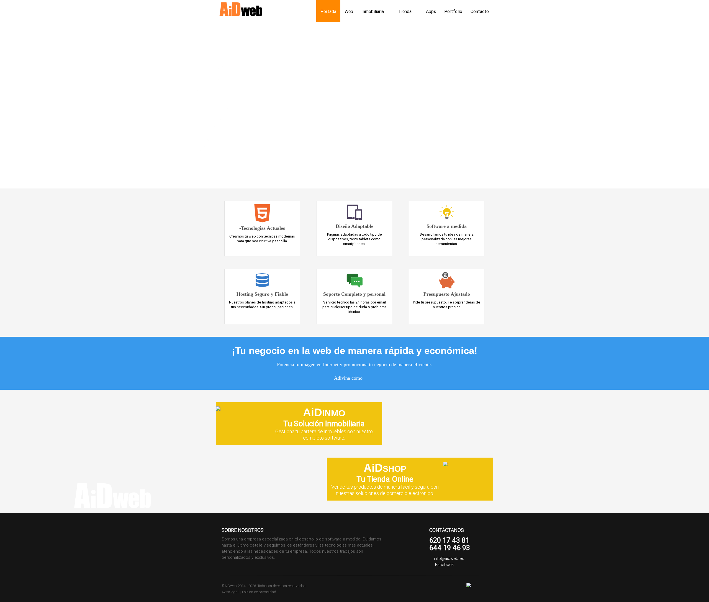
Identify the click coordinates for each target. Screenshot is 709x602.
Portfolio (453, 11)
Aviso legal (230, 592)
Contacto (480, 11)
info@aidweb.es (449, 558)
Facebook (444, 564)
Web (349, 11)
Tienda (405, 11)
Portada (328, 11)
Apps (431, 11)
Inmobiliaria (372, 11)
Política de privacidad (259, 592)
